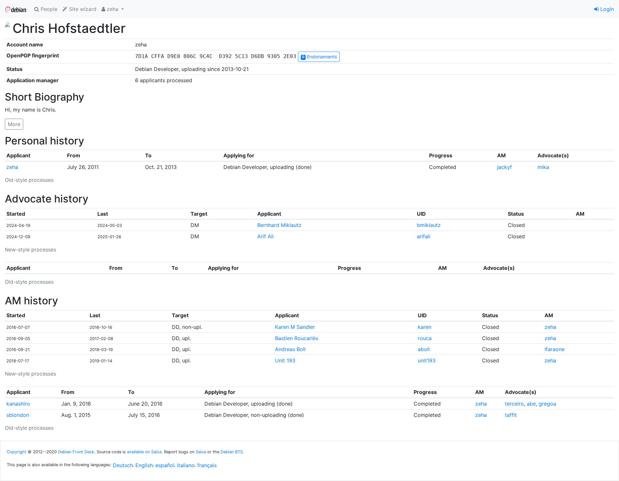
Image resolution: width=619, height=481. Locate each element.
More (14, 124)
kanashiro (18, 403)
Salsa (201, 451)
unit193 (427, 360)
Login (606, 9)
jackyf (504, 167)
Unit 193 (285, 360)
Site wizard (81, 9)
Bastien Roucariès (296, 338)
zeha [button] (112, 9)
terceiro (514, 403)
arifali (423, 236)
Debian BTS (232, 451)
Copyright (16, 451)
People (48, 9)
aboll (424, 349)
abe (531, 403)
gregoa (547, 403)
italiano (186, 465)
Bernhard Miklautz (279, 225)
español (164, 465)
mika (543, 167)
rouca (425, 338)
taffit (511, 415)
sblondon (17, 415)
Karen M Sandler (295, 327)
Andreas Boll (290, 349)
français (207, 465)
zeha (12, 167)
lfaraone (555, 349)
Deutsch (123, 465)
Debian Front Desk (76, 451)
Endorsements (319, 56)
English (144, 465)
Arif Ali (265, 236)
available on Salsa (144, 451)
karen (424, 327)
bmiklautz (429, 225)
